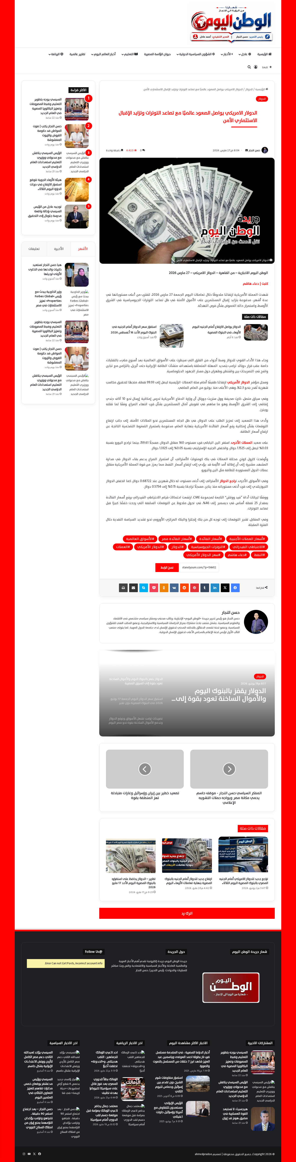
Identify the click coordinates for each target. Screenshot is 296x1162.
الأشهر (83, 249)
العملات (122, 547)
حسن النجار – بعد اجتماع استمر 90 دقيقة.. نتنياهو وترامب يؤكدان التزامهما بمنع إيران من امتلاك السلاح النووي (38, 1118)
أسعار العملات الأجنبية (246, 539)
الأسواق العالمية (139, 539)
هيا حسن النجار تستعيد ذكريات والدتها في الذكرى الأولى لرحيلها (45, 269)
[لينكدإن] (215, 587)
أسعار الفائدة (209, 539)
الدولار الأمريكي (149, 547)
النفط (258, 555)
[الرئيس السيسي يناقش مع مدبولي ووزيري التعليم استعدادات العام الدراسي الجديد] (77, 163)
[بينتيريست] (194, 587)
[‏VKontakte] (174, 587)
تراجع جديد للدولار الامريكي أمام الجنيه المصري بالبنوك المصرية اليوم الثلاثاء (243, 881)
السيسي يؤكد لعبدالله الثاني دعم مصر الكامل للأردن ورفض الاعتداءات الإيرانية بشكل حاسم (38, 1059)
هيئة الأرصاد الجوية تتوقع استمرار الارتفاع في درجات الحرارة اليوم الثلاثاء (46, 184)
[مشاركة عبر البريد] (133, 587)
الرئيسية (262, 54)
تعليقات (34, 249)
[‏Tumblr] (204, 587)
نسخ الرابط (167, 567)
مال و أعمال (257, 676)
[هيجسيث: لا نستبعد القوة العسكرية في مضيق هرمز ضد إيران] (263, 1119)
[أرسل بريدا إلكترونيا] (246, 150)
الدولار (249, 89)
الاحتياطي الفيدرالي (248, 547)
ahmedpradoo (203, 1154)
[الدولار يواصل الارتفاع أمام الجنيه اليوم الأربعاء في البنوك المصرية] (256, 332)
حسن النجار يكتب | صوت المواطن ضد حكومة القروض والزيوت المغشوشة (47, 133)
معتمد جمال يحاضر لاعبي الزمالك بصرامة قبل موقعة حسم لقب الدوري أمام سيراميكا (102, 1113)
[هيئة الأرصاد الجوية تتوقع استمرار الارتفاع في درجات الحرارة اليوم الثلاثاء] (77, 190)
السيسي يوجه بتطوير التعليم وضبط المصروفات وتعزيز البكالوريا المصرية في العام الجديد (46, 106)
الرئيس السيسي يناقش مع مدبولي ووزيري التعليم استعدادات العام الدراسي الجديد (46, 160)
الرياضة (55, 54)
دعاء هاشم (236, 555)
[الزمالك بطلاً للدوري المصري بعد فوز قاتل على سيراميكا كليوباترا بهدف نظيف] (133, 1089)
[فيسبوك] (235, 587)
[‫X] (225, 587)
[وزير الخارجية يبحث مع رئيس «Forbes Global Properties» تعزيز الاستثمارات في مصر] (77, 303)
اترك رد (187, 913)
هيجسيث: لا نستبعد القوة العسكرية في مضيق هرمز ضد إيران (235, 1114)
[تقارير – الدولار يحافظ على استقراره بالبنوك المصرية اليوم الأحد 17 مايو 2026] (131, 856)
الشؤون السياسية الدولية (195, 54)
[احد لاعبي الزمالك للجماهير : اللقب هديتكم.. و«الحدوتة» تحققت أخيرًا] (133, 1062)
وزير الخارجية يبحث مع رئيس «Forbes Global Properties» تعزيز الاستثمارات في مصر (48, 298)
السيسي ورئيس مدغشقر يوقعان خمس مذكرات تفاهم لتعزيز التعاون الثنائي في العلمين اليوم (38, 1088)
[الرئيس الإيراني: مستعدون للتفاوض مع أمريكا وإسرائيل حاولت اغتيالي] (198, 1109)
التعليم (129, 54)
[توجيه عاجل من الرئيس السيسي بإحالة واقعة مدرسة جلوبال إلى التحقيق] (77, 216)
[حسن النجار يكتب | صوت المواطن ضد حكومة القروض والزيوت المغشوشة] (77, 136)
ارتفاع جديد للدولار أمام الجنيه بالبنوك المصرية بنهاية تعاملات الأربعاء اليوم (188, 881)
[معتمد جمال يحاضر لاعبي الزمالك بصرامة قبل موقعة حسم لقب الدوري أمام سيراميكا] (133, 1116)
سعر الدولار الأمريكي (202, 555)
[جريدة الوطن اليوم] (231, 23)
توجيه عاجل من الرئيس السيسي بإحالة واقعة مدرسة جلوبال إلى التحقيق (45, 211)
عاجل (244, 54)
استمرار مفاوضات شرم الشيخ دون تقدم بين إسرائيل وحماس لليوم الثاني (169, 1084)
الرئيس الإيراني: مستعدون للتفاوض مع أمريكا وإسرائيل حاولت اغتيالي (168, 1110)
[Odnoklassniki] (164, 587)
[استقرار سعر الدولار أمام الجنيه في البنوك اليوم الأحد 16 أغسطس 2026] (172, 336)
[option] (187, 693)
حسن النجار (254, 150)
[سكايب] (143, 587)
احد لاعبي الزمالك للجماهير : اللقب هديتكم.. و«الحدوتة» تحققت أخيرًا (104, 1059)
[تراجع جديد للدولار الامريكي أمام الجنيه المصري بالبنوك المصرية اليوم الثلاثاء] (243, 856)
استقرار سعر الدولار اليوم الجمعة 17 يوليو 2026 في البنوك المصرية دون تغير (219, 695)
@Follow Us (93, 952)
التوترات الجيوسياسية (207, 547)
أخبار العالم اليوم (104, 54)
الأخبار (227, 54)
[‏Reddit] (184, 587)
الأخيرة (59, 249)
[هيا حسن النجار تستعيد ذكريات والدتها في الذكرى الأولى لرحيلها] (77, 275)
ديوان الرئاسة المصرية (157, 54)
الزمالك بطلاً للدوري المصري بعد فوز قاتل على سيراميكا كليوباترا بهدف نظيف (103, 1086)
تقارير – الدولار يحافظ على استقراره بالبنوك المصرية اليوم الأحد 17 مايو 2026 (134, 883)
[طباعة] (123, 587)
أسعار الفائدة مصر (176, 539)
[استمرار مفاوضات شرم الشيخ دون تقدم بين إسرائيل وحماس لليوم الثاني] (198, 1084)
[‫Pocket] (154, 587)
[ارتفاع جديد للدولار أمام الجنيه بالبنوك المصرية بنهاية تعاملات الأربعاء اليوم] (187, 856)
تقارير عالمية (77, 54)
